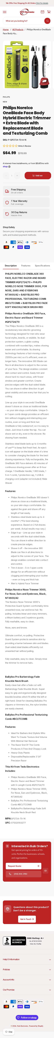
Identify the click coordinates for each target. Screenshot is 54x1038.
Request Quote (14, 866)
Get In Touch (25, 919)
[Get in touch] (42, 12)
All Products (17, 29)
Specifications (42, 265)
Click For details (42, 3)
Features (25, 265)
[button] (4, 12)
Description (11, 265)
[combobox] (27, 21)
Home (6, 29)
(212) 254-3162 (20, 874)
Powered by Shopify (36, 1026)
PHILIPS (6, 97)
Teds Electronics (22, 1026)
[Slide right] (48, 64)
